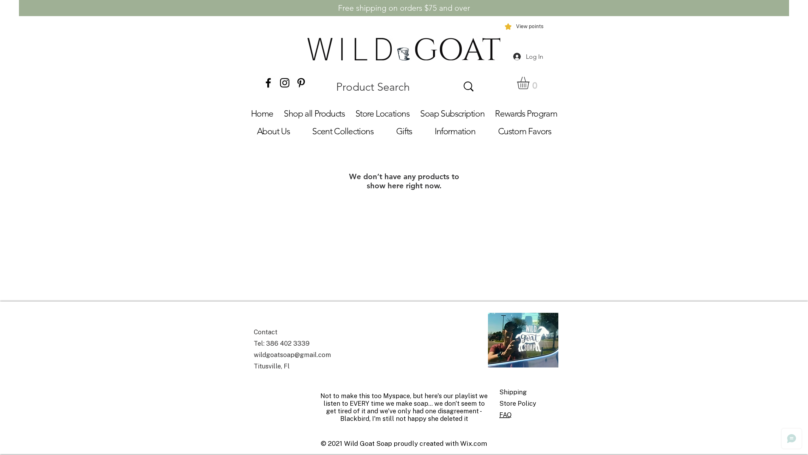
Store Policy (517, 403)
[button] (530, 83)
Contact (265, 332)
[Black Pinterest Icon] (301, 82)
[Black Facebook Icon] (268, 82)
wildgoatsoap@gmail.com (292, 355)
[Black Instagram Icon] (284, 82)
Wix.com (473, 443)
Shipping (513, 392)
